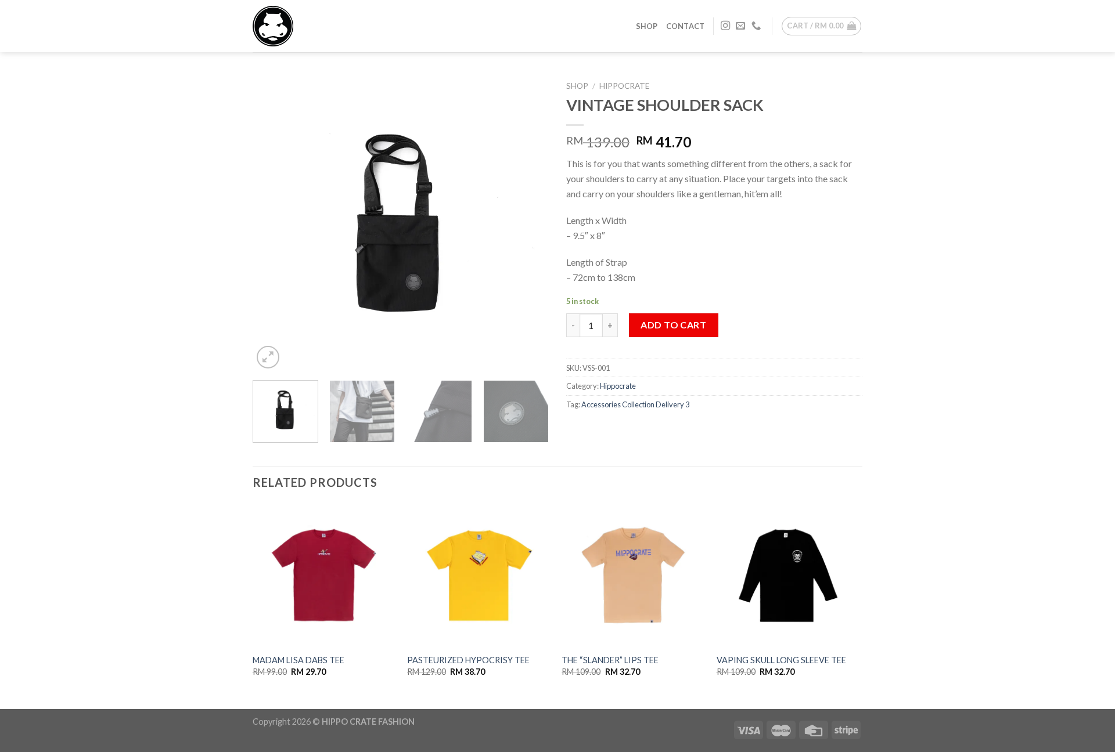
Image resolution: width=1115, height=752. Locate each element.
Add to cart (673, 324)
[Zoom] (268, 357)
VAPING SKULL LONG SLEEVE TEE (781, 660)
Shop (647, 26)
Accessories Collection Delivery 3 (635, 404)
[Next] (528, 223)
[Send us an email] (740, 26)
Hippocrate (624, 86)
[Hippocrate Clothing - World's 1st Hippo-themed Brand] (311, 26)
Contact (685, 26)
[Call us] (756, 26)
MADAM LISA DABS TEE (298, 660)
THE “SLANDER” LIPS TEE (610, 660)
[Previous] (272, 223)
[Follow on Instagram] (725, 26)
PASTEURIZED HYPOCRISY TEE (468, 660)
